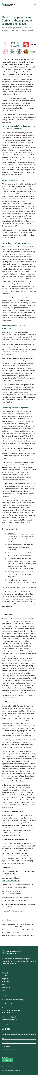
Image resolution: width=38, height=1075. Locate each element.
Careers (4, 990)
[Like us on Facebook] (6, 1029)
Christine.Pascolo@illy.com (11, 880)
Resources (5, 982)
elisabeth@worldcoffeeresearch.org (14, 900)
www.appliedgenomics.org (17, 863)
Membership (6, 987)
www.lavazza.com (8, 807)
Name (4, 1038)
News (4, 984)
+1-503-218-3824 (7, 1004)
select (6, 1057)
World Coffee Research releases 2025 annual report (18, 935)
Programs (5, 979)
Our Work (5, 973)
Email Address (7, 1046)
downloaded (6, 599)
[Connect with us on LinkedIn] (8, 1029)
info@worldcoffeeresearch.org (12, 1000)
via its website (11, 89)
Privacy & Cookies (7, 1067)
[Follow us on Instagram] (3, 1029)
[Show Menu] (35, 4)
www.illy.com (13, 698)
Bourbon (22, 486)
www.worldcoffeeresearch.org (12, 835)
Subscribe (7, 1060)
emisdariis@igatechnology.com (12, 911)
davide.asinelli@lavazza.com (11, 894)
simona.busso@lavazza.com (11, 891)
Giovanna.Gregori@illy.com (11, 878)
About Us (5, 976)
